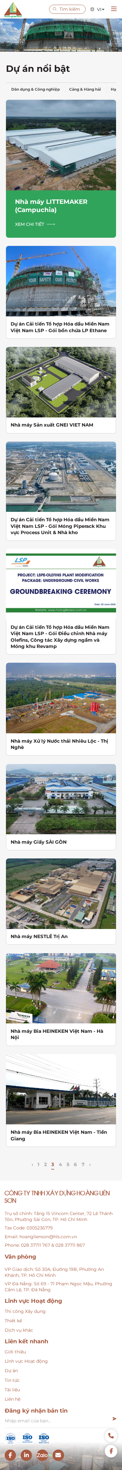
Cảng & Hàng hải (85, 89)
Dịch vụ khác (19, 1330)
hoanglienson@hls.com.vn (48, 1236)
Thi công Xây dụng (25, 1311)
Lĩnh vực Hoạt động (26, 1361)
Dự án (11, 1370)
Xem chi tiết (29, 224)
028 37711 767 (35, 1245)
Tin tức (12, 1380)
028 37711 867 (70, 1245)
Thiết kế (13, 1321)
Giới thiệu (15, 1352)
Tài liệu (12, 1390)
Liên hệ (12, 1399)
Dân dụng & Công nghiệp (35, 89)
